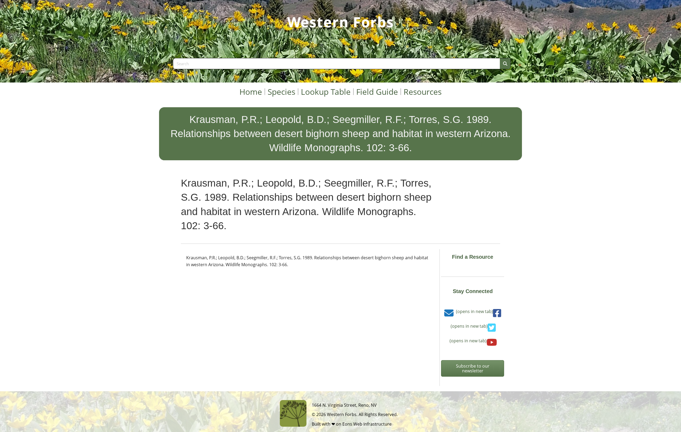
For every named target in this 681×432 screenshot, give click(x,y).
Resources (423, 91)
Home (250, 91)
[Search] (505, 63)
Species (281, 91)
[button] (472, 368)
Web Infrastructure (372, 424)
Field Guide (377, 91)
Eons (347, 424)
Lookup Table (326, 91)
